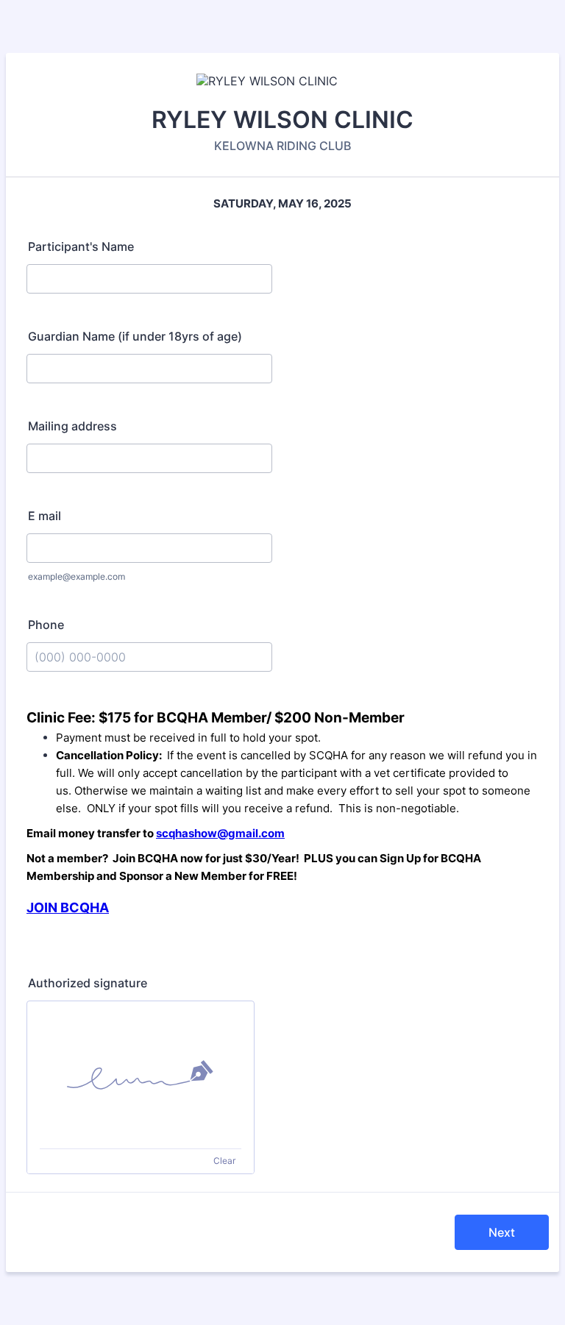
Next (501, 1232)
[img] (140, 1074)
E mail (44, 515)
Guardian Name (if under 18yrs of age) (135, 336)
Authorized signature (87, 983)
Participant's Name (81, 246)
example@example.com (76, 576)
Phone (46, 624)
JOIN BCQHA (67, 907)
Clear (224, 1160)
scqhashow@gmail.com (220, 833)
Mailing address (72, 426)
